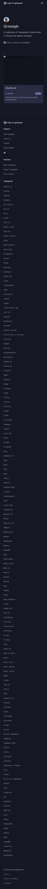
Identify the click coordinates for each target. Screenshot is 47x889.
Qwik (5, 644)
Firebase (7, 388)
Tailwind (7, 756)
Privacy (6, 874)
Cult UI (7, 312)
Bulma (6, 263)
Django (6, 344)
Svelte (6, 747)
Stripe (6, 729)
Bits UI (7, 231)
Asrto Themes (9, 174)
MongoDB (7, 550)
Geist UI (7, 433)
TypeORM (7, 842)
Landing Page (9, 487)
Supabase (7, 738)
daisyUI (7, 317)
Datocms (7, 326)
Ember (6, 375)
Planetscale (9, 626)
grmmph (10, 93)
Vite (5, 788)
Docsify (7, 348)
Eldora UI (8, 366)
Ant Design (8, 204)
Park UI (7, 613)
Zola (5, 815)
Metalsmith (8, 532)
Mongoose (7, 851)
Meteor (6, 537)
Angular (7, 195)
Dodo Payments (10, 599)
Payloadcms (8, 617)
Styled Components (11, 734)
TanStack (7, 761)
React (6, 658)
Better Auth (9, 227)
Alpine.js (8, 186)
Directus (7, 339)
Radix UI (7, 649)
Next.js (7, 568)
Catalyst (7, 272)
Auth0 (6, 218)
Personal (7, 622)
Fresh (6, 415)
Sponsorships (9, 148)
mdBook (6, 528)
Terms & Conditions (11, 879)
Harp (5, 451)
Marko (6, 519)
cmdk (5, 290)
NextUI (6, 577)
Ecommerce (8, 361)
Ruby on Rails (10, 653)
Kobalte (7, 483)
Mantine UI (8, 514)
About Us (7, 139)
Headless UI (9, 456)
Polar (6, 595)
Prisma (6, 635)
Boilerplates (9, 245)
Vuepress (7, 801)
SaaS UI (7, 685)
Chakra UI (8, 276)
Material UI (9, 523)
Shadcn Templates (11, 169)
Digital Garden (10, 330)
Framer (6, 411)
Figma (6, 384)
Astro (6, 213)
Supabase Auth (10, 743)
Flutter (7, 402)
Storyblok (8, 720)
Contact (6, 143)
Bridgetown (8, 254)
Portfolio (8, 631)
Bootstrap (8, 249)
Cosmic (6, 303)
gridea (6, 442)
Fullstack (8, 420)
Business (7, 267)
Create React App (11, 308)
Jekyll (6, 478)
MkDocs (6, 545)
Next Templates (10, 165)
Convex (6, 299)
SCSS (5, 694)
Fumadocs (7, 424)
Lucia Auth (8, 505)
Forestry (7, 406)
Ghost (6, 438)
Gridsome (7, 447)
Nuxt (5, 586)
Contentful (8, 294)
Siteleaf (7, 707)
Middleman (8, 541)
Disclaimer (7, 883)
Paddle (6, 590)
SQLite (6, 833)
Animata (7, 200)
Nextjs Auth (9, 563)
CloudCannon (9, 285)
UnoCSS (6, 783)
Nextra (6, 572)
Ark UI (6, 209)
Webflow (7, 810)
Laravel (7, 492)
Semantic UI (9, 698)
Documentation (10, 353)
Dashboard (8, 321)
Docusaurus (8, 357)
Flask (6, 393)
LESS (5, 501)
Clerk (6, 281)
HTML (5, 469)
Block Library (10, 236)
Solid (6, 712)
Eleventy (7, 370)
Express (7, 379)
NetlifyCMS (8, 559)
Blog (5, 240)
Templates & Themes (12, 765)
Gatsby (6, 429)
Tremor (6, 774)
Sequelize (8, 846)
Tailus (6, 752)
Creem (6, 604)
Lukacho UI (8, 510)
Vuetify (7, 806)
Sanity (6, 689)
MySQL (6, 828)
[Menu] (42, 3)
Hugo (5, 474)
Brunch (6, 258)
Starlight (8, 716)
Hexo (5, 460)
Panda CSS (8, 608)
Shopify (7, 703)
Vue (5, 797)
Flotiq (6, 397)
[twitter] (23, 153)
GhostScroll (10, 88)
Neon (5, 837)
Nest (5, 554)
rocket (6, 680)
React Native (9, 667)
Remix (6, 676)
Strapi (6, 725)
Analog (6, 191)
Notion (6, 581)
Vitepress (8, 792)
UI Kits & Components (13, 779)
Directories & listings (14, 335)
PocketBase (8, 855)
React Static (9, 671)
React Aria (8, 662)
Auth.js (7, 222)
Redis (6, 819)
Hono (5, 465)
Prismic (7, 640)
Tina (5, 770)
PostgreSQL (8, 824)
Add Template (9, 134)
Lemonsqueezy (9, 496)
